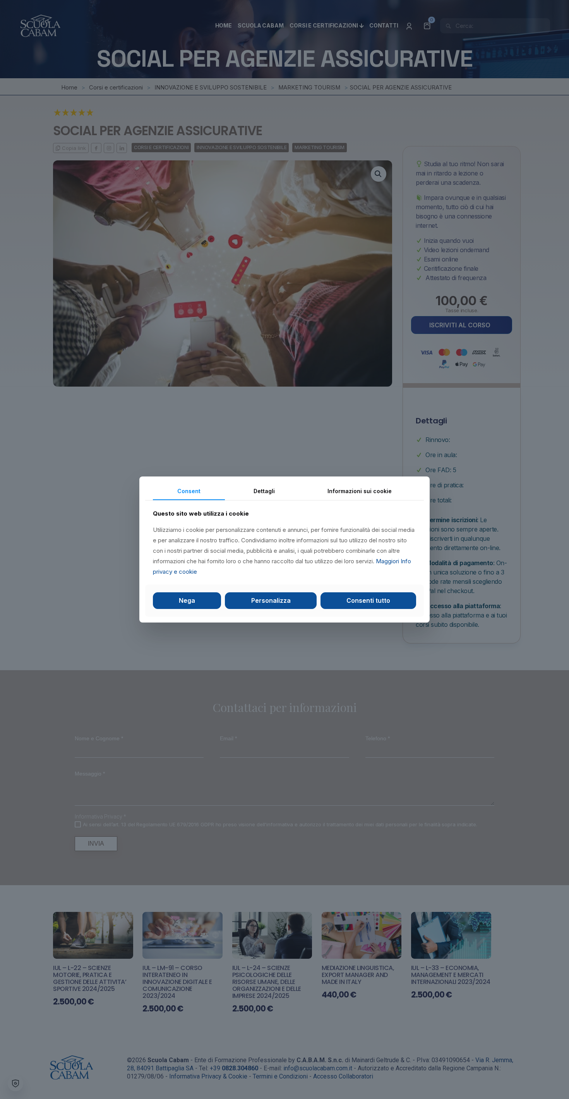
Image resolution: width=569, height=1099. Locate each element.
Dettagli (264, 491)
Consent (189, 491)
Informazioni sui (359, 491)
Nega (187, 600)
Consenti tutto (368, 600)
